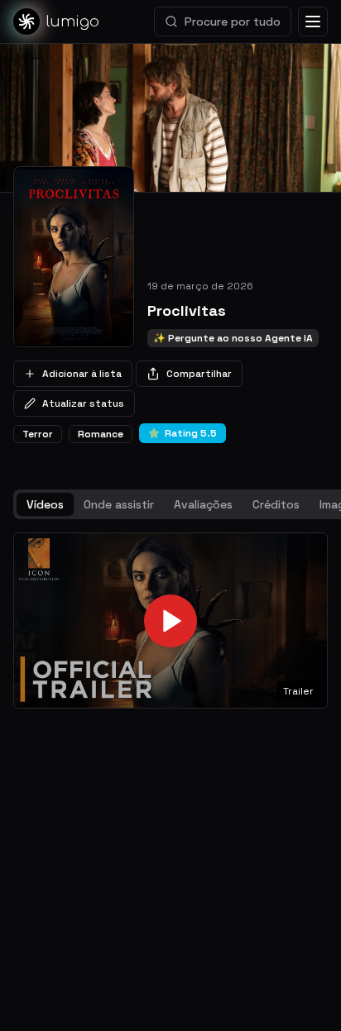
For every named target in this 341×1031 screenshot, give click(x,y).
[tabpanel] (170, 620)
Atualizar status (83, 403)
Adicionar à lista (82, 373)
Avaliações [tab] (203, 504)
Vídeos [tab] (45, 504)
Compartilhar (199, 373)
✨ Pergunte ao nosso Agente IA (233, 338)
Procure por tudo (233, 21)
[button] (170, 620)
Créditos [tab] (276, 504)
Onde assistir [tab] (119, 504)
